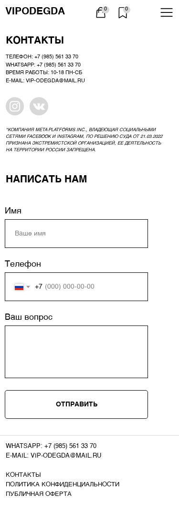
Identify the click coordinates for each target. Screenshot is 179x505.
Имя (13, 211)
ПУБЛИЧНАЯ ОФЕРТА (39, 494)
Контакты (23, 475)
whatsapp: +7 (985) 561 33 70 (51, 446)
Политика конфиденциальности (62, 485)
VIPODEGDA (35, 12)
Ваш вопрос (29, 317)
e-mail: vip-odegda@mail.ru (53, 456)
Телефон (23, 264)
